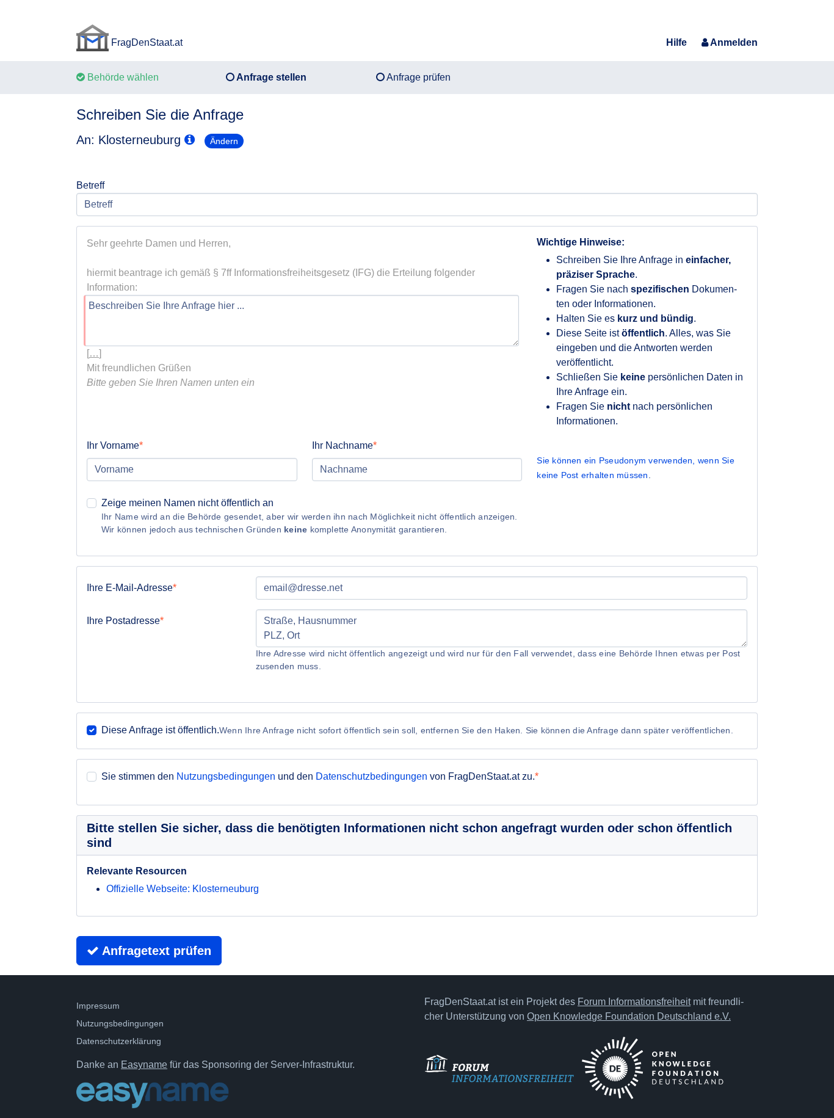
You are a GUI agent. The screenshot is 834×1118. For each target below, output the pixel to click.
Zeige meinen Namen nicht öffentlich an (187, 503)
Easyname (144, 1064)
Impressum (98, 1006)
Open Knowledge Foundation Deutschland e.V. (629, 1016)
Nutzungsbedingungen (225, 776)
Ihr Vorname (113, 445)
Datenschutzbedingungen (371, 776)
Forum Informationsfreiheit (634, 1001)
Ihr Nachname (342, 445)
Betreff (90, 185)
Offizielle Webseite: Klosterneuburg (182, 889)
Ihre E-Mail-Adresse (130, 588)
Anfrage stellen (270, 77)
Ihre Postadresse (123, 620)
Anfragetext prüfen (155, 950)
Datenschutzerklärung (118, 1041)
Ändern (224, 141)
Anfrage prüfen (418, 77)
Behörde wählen (122, 77)
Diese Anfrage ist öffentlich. (160, 730)
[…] (94, 353)
